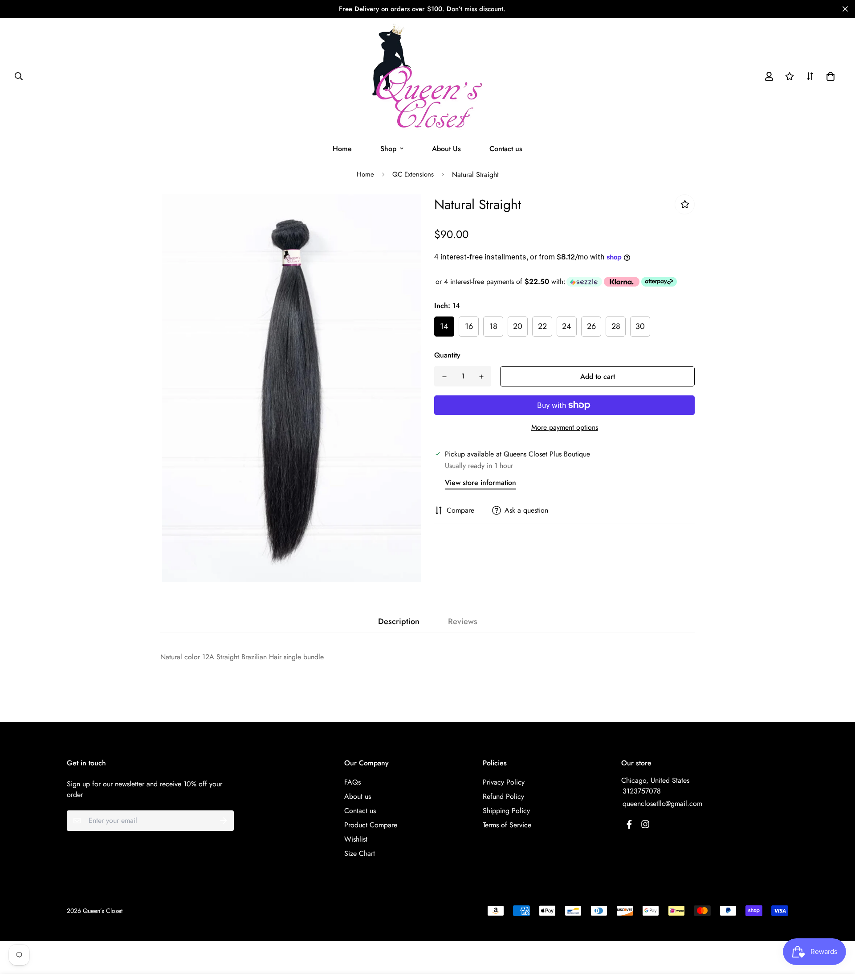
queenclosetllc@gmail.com (662, 803)
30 (640, 326)
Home (342, 149)
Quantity (447, 355)
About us (357, 796)
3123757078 (642, 791)
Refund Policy (503, 796)
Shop (388, 149)
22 (542, 326)
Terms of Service (507, 825)
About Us (446, 149)
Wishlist (355, 839)
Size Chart (359, 853)
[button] (828, 76)
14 (444, 326)
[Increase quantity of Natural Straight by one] (481, 376)
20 (517, 326)
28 (615, 326)
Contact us (505, 149)
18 (493, 326)
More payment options (564, 427)
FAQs (352, 782)
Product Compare (370, 825)
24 (566, 326)
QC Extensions (413, 174)
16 (469, 326)
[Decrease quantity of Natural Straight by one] (444, 376)
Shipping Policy (506, 811)
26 (591, 326)
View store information (480, 482)
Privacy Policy (504, 782)
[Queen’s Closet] (427, 76)
